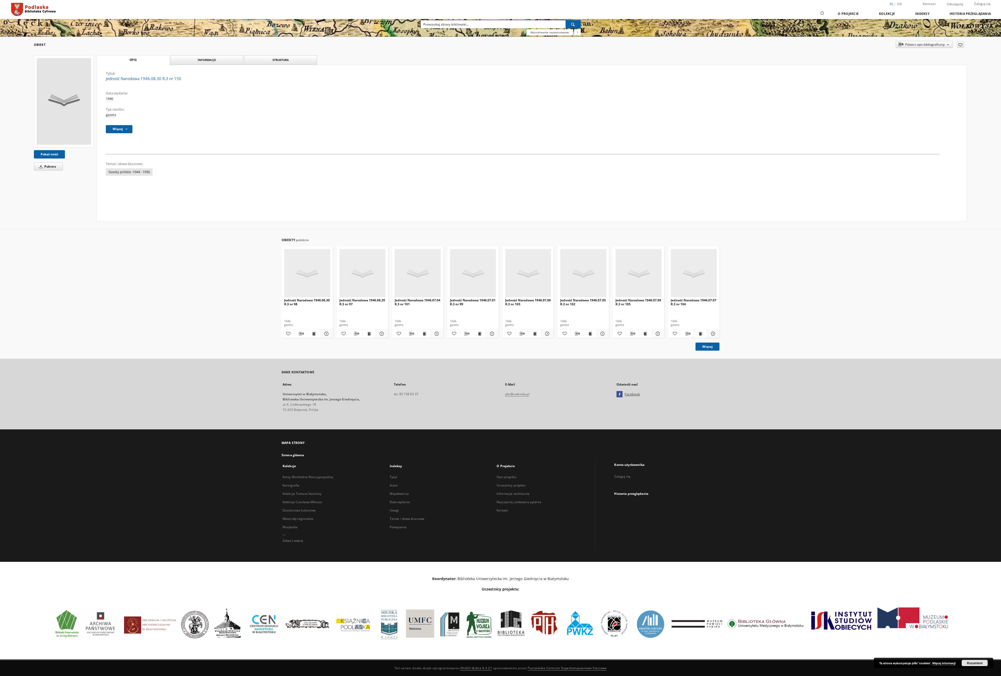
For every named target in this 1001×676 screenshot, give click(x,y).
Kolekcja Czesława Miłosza (302, 502)
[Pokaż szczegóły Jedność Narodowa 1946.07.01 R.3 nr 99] (491, 333)
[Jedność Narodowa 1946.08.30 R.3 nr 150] (64, 101)
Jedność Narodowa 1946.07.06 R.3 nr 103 (528, 302)
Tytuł (393, 477)
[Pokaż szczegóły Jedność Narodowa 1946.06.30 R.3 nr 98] (325, 333)
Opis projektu (506, 477)
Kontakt (502, 510)
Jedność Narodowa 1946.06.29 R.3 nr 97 (362, 302)
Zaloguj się (982, 4)
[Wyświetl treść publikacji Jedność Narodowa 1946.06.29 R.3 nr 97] (369, 333)
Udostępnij (955, 4)
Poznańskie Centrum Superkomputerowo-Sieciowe (567, 668)
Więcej (707, 346)
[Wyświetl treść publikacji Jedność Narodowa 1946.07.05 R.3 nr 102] (589, 333)
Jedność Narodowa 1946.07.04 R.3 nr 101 (417, 302)
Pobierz (50, 166)
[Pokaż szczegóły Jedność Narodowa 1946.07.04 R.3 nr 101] (436, 333)
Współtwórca (399, 493)
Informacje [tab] (207, 60)
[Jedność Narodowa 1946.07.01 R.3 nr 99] (473, 273)
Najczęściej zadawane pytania (519, 502)
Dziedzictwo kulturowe (299, 510)
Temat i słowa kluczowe (407, 518)
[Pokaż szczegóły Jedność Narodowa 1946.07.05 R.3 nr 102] (602, 333)
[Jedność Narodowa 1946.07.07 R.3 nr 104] (694, 273)
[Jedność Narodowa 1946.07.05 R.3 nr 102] (583, 273)
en (899, 4)
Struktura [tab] (280, 60)
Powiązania (398, 527)
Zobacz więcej (293, 540)
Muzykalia (290, 527)
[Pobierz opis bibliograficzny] (300, 333)
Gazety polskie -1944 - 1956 (129, 172)
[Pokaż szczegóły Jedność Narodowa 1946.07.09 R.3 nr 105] (657, 333)
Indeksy (922, 13)
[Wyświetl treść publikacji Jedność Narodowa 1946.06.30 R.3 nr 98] (313, 333)
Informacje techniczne (513, 493)
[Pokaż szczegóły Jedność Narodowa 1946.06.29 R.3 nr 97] (381, 333)
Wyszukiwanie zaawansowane (549, 32)
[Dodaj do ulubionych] (960, 44)
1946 (109, 98)
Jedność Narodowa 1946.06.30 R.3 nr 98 (307, 302)
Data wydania (400, 502)
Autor (394, 485)
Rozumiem (975, 663)
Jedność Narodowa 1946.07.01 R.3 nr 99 (473, 302)
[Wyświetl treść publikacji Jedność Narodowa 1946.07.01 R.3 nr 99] (479, 333)
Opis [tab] (133, 60)
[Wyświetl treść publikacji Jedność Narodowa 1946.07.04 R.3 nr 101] (424, 333)
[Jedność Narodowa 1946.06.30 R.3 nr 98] (307, 273)
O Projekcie (848, 13)
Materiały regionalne (298, 518)
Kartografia (291, 485)
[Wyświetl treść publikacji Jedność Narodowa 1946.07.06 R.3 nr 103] (534, 333)
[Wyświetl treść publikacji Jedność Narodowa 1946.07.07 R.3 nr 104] (700, 333)
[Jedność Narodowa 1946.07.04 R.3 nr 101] (418, 273)
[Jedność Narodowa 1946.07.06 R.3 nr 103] (528, 273)
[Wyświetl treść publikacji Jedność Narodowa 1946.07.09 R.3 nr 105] (645, 333)
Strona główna (293, 455)
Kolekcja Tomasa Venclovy (302, 493)
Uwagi (394, 510)
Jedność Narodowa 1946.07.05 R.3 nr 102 (583, 302)
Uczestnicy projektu (511, 485)
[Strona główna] (822, 13)
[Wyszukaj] (573, 24)
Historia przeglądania (970, 13)
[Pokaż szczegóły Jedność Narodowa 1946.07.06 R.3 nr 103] (546, 333)
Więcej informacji (944, 663)
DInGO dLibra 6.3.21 (476, 668)
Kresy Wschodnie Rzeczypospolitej (308, 477)
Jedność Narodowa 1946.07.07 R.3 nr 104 (693, 302)
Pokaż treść (49, 154)
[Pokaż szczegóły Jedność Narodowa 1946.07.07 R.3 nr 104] (712, 333)
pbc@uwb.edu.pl (517, 394)
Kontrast (929, 4)
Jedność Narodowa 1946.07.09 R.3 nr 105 (638, 302)
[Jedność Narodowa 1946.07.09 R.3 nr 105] (638, 273)
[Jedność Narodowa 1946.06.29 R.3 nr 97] (362, 273)
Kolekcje (887, 13)
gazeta (111, 115)
